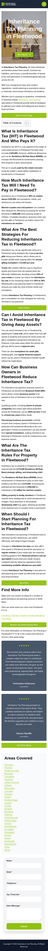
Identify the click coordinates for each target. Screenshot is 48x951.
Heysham (8, 780)
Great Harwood (11, 818)
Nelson (7, 838)
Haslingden (9, 832)
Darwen (7, 824)
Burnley (7, 835)
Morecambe (9, 788)
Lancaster (8, 791)
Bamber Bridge (11, 800)
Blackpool (40, 616)
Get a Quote (22, 55)
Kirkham (8, 785)
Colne (7, 847)
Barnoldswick (10, 844)
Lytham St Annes (11, 782)
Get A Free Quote (24, 745)
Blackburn (8, 812)
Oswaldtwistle (10, 827)
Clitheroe (8, 815)
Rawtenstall (9, 841)
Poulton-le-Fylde (27, 616)
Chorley (7, 806)
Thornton (15, 616)
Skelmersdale (10, 821)
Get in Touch (24, 308)
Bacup (7, 850)
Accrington (9, 829)
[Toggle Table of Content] (25, 123)
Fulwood (8, 794)
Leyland (7, 803)
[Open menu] (44, 4)
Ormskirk (8, 809)
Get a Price (24, 583)
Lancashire (6, 619)
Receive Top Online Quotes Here (24, 625)
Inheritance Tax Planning (29, 100)
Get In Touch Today (24, 115)
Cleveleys (5, 616)
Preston (7, 797)
